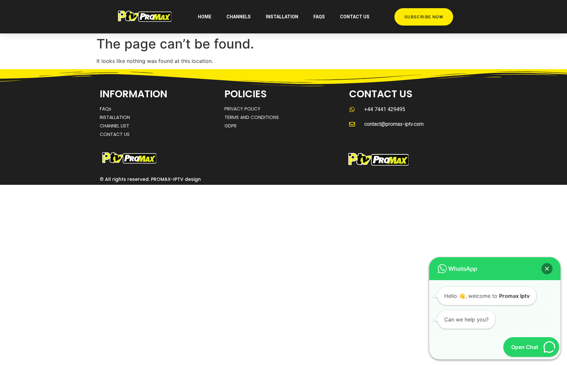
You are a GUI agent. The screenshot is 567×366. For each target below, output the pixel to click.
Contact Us (354, 16)
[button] (547, 268)
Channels (238, 16)
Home (204, 16)
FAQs (319, 16)
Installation (282, 16)
